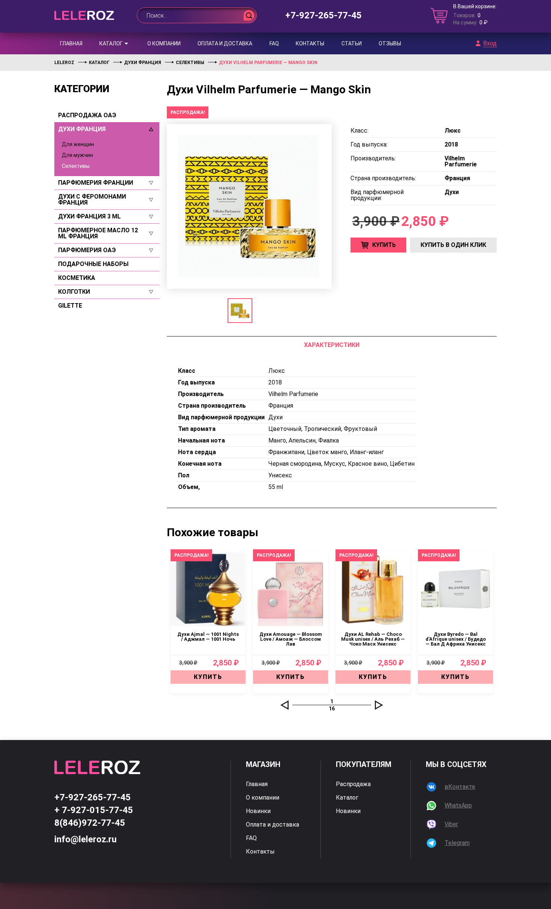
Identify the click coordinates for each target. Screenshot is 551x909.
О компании (164, 43)
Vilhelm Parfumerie (293, 394)
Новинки (258, 811)
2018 (275, 382)
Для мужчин (77, 155)
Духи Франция (82, 129)
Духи (275, 417)
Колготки (74, 292)
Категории (81, 89)
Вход (490, 43)
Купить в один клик (453, 244)
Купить (384, 244)
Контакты (310, 43)
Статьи (351, 43)
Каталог (111, 43)
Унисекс (280, 475)
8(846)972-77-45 (89, 822)
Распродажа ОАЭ (87, 115)
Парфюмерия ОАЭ (87, 250)
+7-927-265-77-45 (323, 15)
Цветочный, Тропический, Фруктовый (322, 428)
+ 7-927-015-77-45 (93, 810)
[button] (284, 705)
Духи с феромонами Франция (92, 200)
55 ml (275, 486)
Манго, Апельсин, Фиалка (303, 440)
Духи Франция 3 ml (89, 217)
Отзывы (390, 43)
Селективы (76, 166)
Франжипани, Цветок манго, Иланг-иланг (326, 452)
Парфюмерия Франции (95, 183)
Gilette (70, 306)
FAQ (274, 43)
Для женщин (78, 144)
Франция (280, 405)
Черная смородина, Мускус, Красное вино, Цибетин (341, 463)
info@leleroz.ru (85, 839)
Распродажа (353, 784)
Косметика (76, 278)
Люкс (276, 370)
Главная (71, 43)
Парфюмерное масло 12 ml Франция (98, 233)
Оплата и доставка (225, 43)
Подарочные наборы (93, 264)
